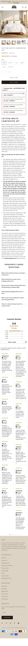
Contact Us (4, 560)
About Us (4, 557)
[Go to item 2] (9, 42)
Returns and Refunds (7, 565)
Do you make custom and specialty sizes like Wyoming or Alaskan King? (13, 286)
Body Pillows (5, 591)
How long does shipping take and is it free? (12, 292)
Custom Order (5, 576)
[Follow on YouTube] (18, 623)
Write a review (12, 342)
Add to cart (14, 77)
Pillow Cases (5, 599)
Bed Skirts (4, 588)
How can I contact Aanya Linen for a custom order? (12, 305)
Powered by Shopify (20, 627)
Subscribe (7, 617)
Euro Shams (5, 596)
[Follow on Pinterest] (14, 623)
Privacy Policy (5, 568)
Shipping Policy (5, 563)
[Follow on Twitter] (6, 623)
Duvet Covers (5, 594)
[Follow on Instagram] (10, 623)
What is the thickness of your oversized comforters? (13, 274)
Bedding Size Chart (7, 578)
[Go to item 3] (14, 42)
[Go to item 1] (4, 42)
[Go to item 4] (18, 42)
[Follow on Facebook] (2, 623)
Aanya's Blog (5, 570)
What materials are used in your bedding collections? (11, 280)
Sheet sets (4, 586)
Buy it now (14, 82)
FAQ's (3, 573)
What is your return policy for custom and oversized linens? (13, 298)
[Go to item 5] (23, 42)
